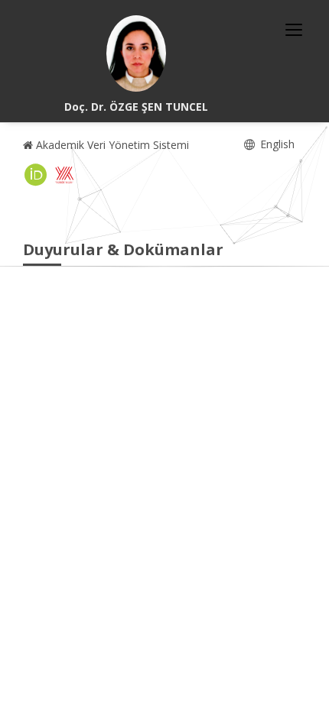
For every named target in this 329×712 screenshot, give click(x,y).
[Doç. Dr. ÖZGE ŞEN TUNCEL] (136, 53)
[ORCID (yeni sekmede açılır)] (36, 174)
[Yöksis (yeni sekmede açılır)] (64, 174)
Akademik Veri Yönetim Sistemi (111, 145)
